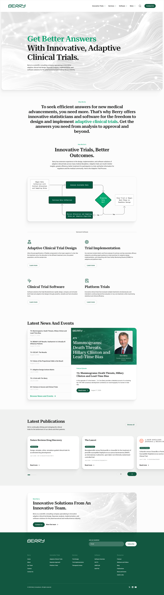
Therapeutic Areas (77, 565)
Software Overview (100, 559)
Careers (29, 568)
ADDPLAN (97, 565)
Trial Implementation (78, 562)
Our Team (30, 565)
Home (29, 559)
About (29, 562)
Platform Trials (54, 565)
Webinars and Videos (122, 562)
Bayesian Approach (55, 562)
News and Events (121, 571)
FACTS (96, 562)
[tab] (49, 333)
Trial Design (75, 559)
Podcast (119, 559)
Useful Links (120, 575)
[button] (99, 6)
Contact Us (150, 6)
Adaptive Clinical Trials (56, 559)
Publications (120, 568)
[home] (16, 6)
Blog (118, 565)
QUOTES (97, 568)
